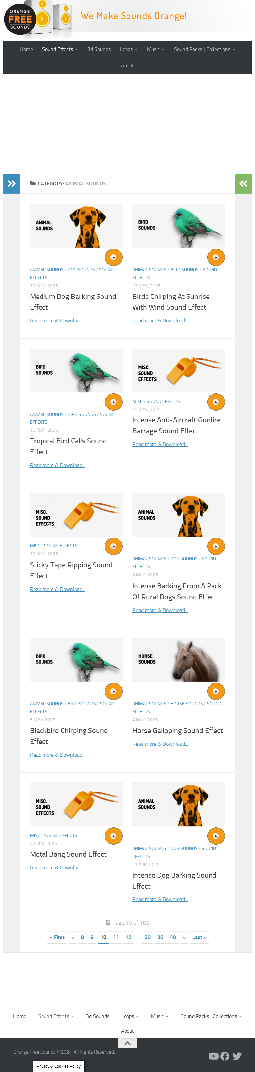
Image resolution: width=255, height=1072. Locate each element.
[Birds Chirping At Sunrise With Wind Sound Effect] (178, 226)
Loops (126, 49)
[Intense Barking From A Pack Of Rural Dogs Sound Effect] (178, 515)
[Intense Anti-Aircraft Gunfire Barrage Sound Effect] (178, 370)
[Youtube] (213, 1056)
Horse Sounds (186, 704)
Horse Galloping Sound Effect (177, 730)
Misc (137, 401)
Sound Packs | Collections (202, 49)
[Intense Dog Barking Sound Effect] (178, 804)
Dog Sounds (81, 270)
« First (57, 937)
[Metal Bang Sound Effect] (76, 804)
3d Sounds (99, 49)
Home (26, 49)
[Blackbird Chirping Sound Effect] (76, 659)
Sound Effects (57, 49)
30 (160, 937)
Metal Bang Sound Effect (68, 854)
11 (116, 937)
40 (173, 937)
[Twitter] (237, 1056)
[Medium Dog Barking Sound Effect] (76, 226)
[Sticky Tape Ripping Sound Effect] (76, 515)
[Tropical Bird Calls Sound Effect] (76, 370)
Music (153, 49)
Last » (199, 937)
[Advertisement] (127, 124)
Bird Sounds (184, 270)
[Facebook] (225, 1056)
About (127, 65)
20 (148, 937)
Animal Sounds (47, 270)
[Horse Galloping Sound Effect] (178, 659)
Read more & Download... (57, 320)
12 (128, 937)
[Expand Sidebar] (11, 184)
